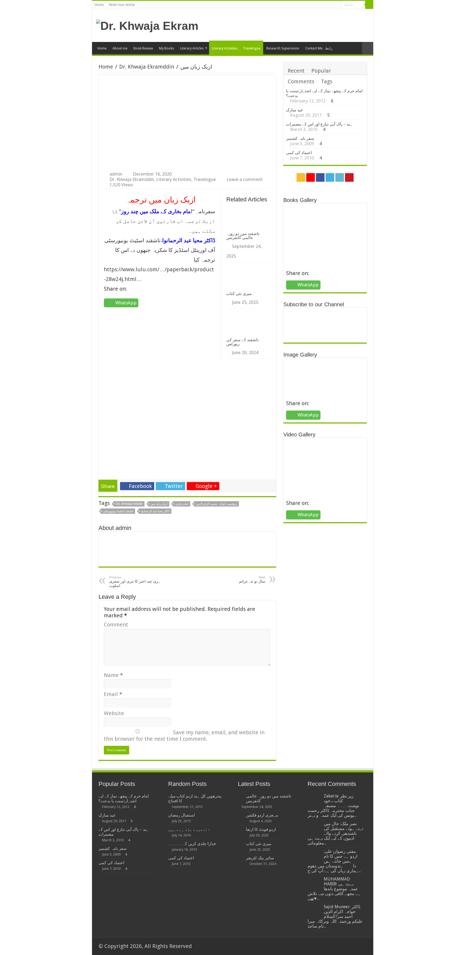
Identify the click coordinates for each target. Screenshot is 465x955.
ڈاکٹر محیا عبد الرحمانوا (155, 511)
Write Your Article (122, 5)
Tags (326, 81)
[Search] (369, 5)
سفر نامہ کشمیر (300, 138)
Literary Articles (192, 48)
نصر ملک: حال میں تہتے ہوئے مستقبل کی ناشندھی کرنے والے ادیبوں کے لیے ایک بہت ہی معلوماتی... (335, 833)
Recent (296, 70)
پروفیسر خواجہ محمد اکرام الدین (216, 504)
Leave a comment (245, 179)
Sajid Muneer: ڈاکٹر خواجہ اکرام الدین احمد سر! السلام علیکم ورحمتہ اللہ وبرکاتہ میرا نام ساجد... (335, 916)
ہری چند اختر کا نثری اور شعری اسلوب (134, 582)
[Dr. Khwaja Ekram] (147, 25)
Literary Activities (225, 48)
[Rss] (311, 5)
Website (114, 713)
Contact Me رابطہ (318, 48)
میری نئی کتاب (239, 293)
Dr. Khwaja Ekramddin (146, 66)
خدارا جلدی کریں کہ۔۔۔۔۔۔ (192, 843)
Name (113, 675)
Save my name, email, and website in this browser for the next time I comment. (184, 735)
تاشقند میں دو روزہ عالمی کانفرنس (242, 235)
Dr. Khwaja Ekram (129, 504)
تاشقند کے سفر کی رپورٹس (242, 341)
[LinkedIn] (332, 5)
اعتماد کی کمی (299, 152)
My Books (166, 48)
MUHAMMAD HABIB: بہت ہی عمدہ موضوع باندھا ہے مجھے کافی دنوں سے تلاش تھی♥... (334, 888)
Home (99, 5)
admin (116, 174)
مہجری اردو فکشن (262, 815)
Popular (321, 70)
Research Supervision (282, 48)
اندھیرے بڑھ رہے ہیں (189, 829)
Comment (116, 624)
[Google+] (317, 5)
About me (120, 48)
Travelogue (251, 48)
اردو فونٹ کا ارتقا (261, 829)
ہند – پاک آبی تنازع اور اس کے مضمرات (319, 124)
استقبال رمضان (181, 815)
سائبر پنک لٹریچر (260, 858)
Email (113, 694)
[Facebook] (322, 5)
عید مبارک (294, 110)
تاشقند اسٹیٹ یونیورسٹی (118, 511)
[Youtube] (337, 5)
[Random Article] (367, 48)
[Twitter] (327, 5)
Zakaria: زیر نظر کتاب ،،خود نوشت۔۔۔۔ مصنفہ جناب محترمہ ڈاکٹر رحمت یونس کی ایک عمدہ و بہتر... (333, 805)
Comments (301, 81)
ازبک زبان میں (158, 504)
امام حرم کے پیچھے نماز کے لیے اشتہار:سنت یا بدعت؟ (123, 798)
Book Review (143, 48)
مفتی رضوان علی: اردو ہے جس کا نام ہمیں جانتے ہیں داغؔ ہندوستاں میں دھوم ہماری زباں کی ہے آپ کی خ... (334, 861)
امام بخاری (181, 504)
